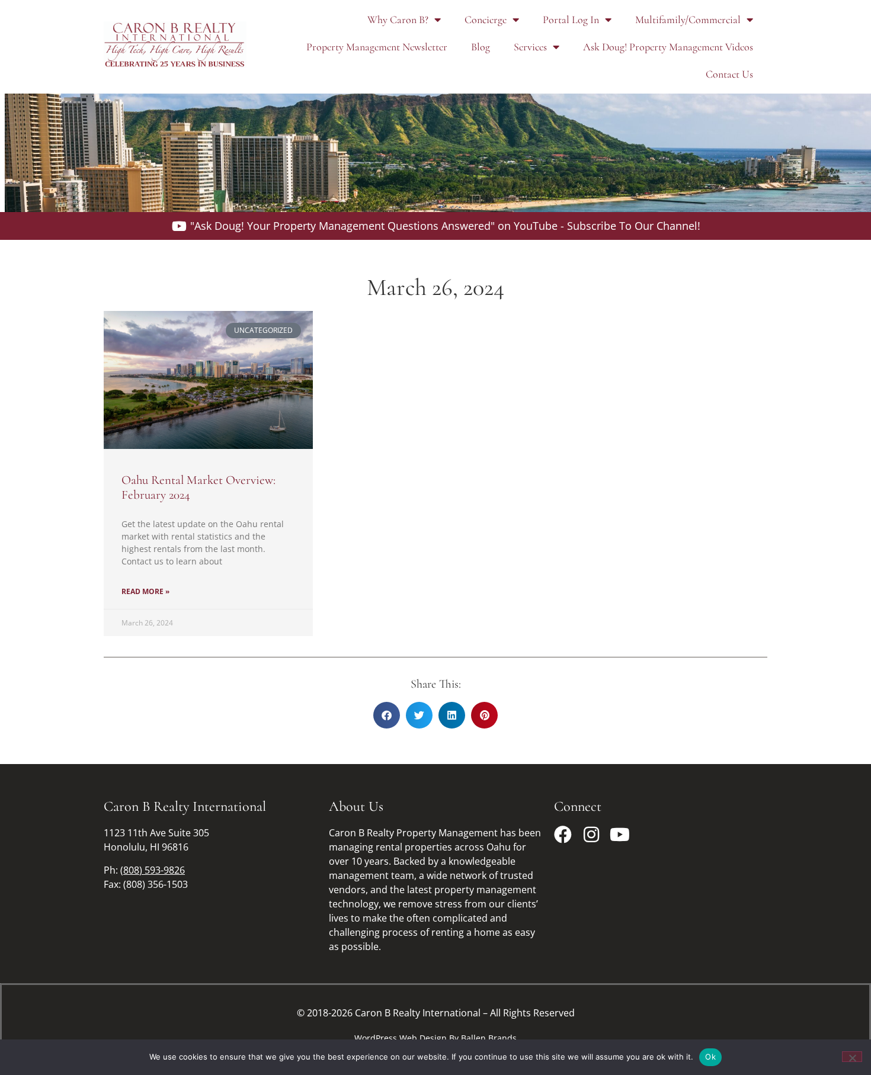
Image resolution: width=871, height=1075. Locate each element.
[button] (386, 715)
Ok (710, 1056)
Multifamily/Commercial (688, 19)
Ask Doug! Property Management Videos (668, 46)
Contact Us (729, 74)
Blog (480, 46)
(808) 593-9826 (152, 870)
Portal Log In (571, 19)
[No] (852, 1056)
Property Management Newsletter (376, 46)
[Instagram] (591, 834)
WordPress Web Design (400, 1038)
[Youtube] (620, 834)
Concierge (486, 19)
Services (530, 46)
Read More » (145, 591)
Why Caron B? (397, 19)
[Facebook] (563, 834)
